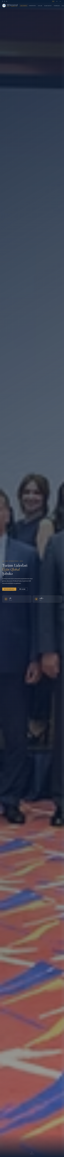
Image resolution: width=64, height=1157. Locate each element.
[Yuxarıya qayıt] (60, 1154)
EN (57, 1)
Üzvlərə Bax (10, 589)
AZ (53, 1)
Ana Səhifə (24, 5)
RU (60, 1)
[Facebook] (2, 1)
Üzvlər (40, 5)
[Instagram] (4, 1)
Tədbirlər (57, 5)
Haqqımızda (32, 5)
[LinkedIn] (6, 1)
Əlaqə (23, 589)
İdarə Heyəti (48, 5)
